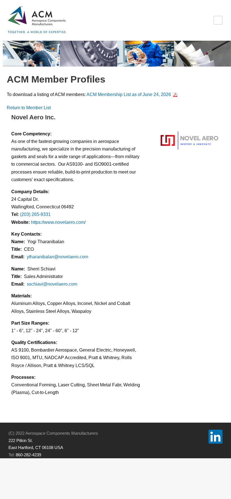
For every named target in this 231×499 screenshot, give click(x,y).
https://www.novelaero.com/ (58, 222)
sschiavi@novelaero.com (52, 284)
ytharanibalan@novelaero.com (57, 256)
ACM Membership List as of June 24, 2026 (128, 94)
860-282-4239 (28, 454)
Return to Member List (29, 107)
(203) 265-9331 (35, 214)
